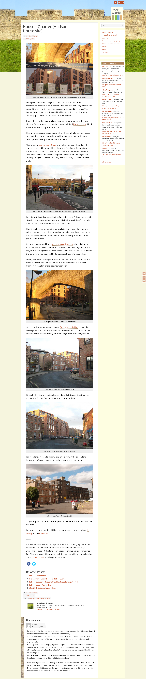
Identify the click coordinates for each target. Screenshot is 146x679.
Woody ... (105, 148)
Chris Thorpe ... (107, 90)
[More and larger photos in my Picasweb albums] (144, 280)
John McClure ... (107, 66)
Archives (105, 38)
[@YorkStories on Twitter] (144, 273)
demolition (44, 533)
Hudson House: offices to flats (40, 585)
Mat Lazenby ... (107, 111)
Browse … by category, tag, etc (112, 41)
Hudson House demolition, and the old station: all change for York (53, 582)
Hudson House (79, 124)
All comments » (107, 162)
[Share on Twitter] (34, 565)
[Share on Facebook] (28, 565)
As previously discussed (62, 244)
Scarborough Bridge (47, 144)
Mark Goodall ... (107, 137)
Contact (104, 52)
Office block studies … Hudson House (42, 588)
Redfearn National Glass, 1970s (112, 75)
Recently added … (108, 32)
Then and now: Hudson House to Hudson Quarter (47, 579)
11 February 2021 (38, 627)
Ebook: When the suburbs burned (111, 45)
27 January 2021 (29, 39)
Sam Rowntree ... (108, 123)
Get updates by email (109, 35)
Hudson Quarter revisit (37, 576)
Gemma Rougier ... (108, 78)
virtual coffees (38, 557)
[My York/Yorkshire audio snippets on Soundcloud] (144, 277)
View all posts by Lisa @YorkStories (49, 609)
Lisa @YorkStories (31, 36)
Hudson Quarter (45, 598)
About (104, 49)
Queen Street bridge (69, 327)
